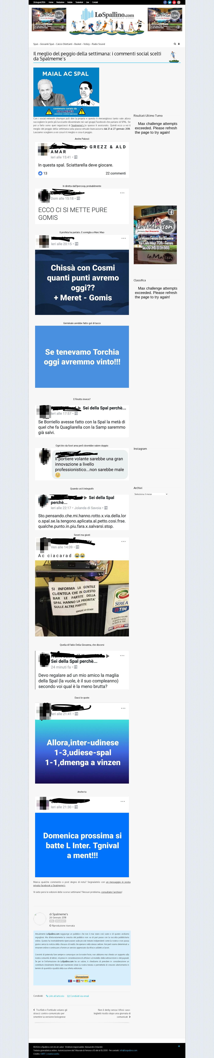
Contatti (95, 2)
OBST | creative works (49, 1054)
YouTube (174, 2)
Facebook (165, 2)
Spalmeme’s (78, 125)
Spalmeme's (60, 914)
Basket (77, 44)
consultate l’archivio (111, 892)
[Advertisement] (153, 87)
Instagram (179, 2)
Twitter (170, 2)
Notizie (69, 2)
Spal (35, 44)
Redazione (60, 2)
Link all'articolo (56, 996)
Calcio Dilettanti (64, 44)
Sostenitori (79, 2)
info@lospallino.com (128, 1050)
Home (51, 2)
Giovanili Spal (47, 44)
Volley (87, 44)
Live (87, 2)
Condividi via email (79, 996)
